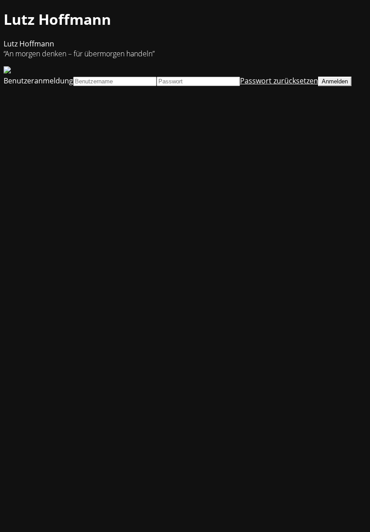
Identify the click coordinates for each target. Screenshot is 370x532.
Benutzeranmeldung (38, 81)
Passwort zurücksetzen (279, 81)
